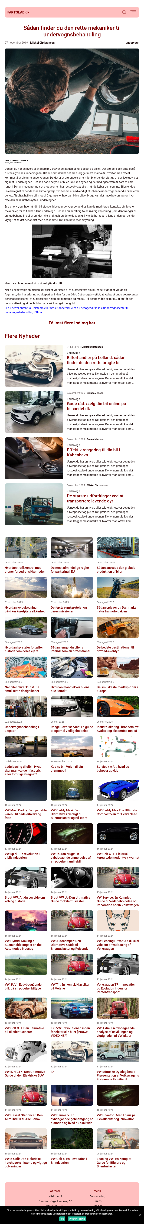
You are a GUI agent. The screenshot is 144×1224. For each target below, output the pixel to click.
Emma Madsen (95, 439)
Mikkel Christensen (42, 42)
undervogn (132, 42)
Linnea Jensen (95, 393)
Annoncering (97, 1196)
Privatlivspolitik (77, 1219)
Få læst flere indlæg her (72, 322)
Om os (97, 1201)
